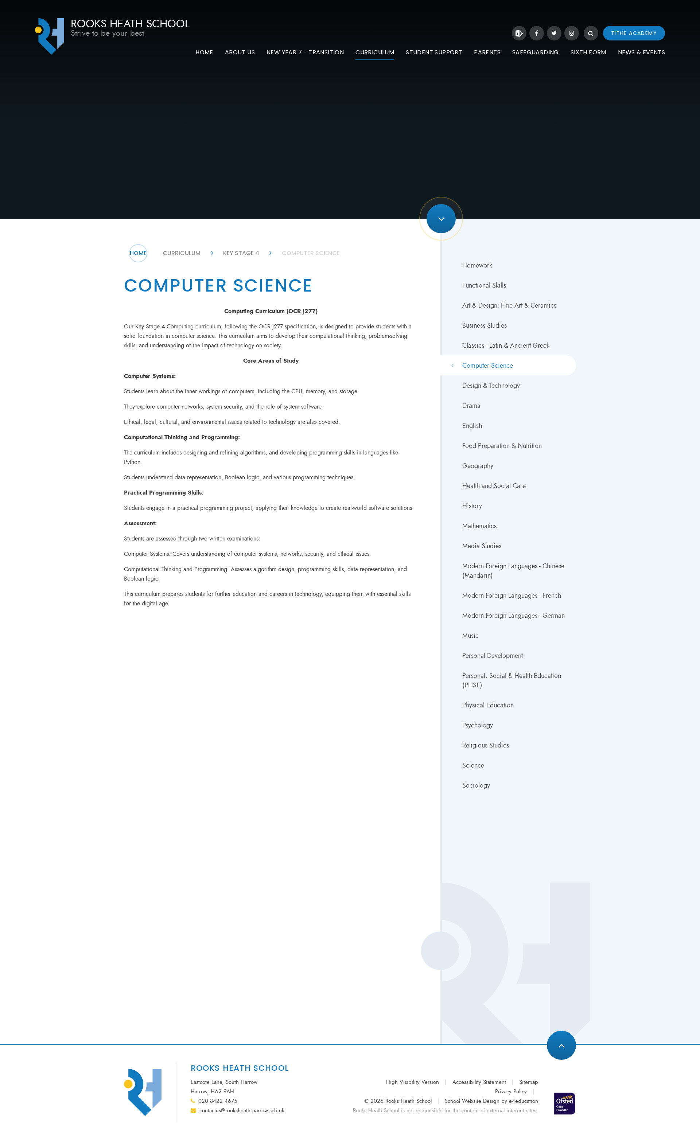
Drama (471, 405)
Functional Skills (484, 285)
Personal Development (492, 655)
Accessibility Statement (479, 1082)
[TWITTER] (554, 33)
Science (473, 765)
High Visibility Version (412, 1082)
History (472, 506)
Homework (477, 265)
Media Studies (481, 546)
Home (138, 253)
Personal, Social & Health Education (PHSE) (511, 680)
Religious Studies (485, 745)
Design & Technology (491, 385)
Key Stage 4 (241, 253)
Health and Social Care (494, 486)
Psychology (477, 725)
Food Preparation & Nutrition (502, 445)
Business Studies (484, 325)
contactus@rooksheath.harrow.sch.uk (241, 1110)
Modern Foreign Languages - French (511, 595)
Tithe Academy (634, 33)
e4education (523, 1101)
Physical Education (488, 705)
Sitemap (528, 1082)
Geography (477, 466)
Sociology (476, 785)
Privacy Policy (511, 1092)
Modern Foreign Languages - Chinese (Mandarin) (513, 570)
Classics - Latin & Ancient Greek (505, 345)
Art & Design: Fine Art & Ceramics (509, 305)
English (472, 425)
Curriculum (182, 253)
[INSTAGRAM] (571, 33)
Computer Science (311, 253)
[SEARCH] (591, 33)
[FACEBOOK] (536, 33)
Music (470, 635)
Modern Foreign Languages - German (513, 615)
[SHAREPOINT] (519, 33)
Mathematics (479, 526)
